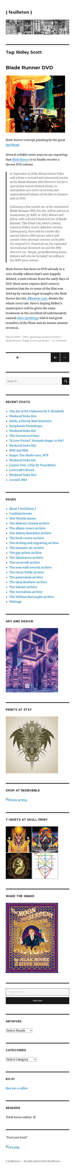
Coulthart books (20, 513)
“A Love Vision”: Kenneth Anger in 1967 (36, 440)
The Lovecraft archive (24, 562)
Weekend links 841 (22, 460)
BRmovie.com (37, 298)
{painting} (35, 336)
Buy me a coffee (17, 1088)
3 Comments (59, 340)
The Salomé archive (23, 587)
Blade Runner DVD (29, 67)
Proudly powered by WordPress (42, 1161)
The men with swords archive (30, 567)
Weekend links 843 (22, 431)
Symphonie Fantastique (25, 426)
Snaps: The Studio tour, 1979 (28, 455)
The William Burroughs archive (31, 597)
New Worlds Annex (22, 518)
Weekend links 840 (22, 475)
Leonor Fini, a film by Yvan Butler (32, 465)
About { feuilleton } (22, 508)
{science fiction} (51, 336)
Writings (15, 601)
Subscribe (37, 1000)
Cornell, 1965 (18, 480)
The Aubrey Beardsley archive (30, 533)
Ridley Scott (29, 340)
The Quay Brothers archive (28, 582)
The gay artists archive (25, 552)
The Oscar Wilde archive (26, 572)
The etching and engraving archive (34, 543)
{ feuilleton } (19, 12)
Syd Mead (12, 145)
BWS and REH (18, 450)
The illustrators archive (26, 557)
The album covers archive (27, 528)
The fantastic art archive (26, 548)
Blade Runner (13, 340)
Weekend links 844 (22, 416)
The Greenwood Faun (24, 435)
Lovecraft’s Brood (21, 470)
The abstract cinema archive (29, 523)
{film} (26, 336)
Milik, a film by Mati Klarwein (30, 421)
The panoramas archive (26, 577)
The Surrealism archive (26, 592)
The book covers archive (26, 538)
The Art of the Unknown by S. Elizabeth (36, 411)
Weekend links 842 (22, 445)
